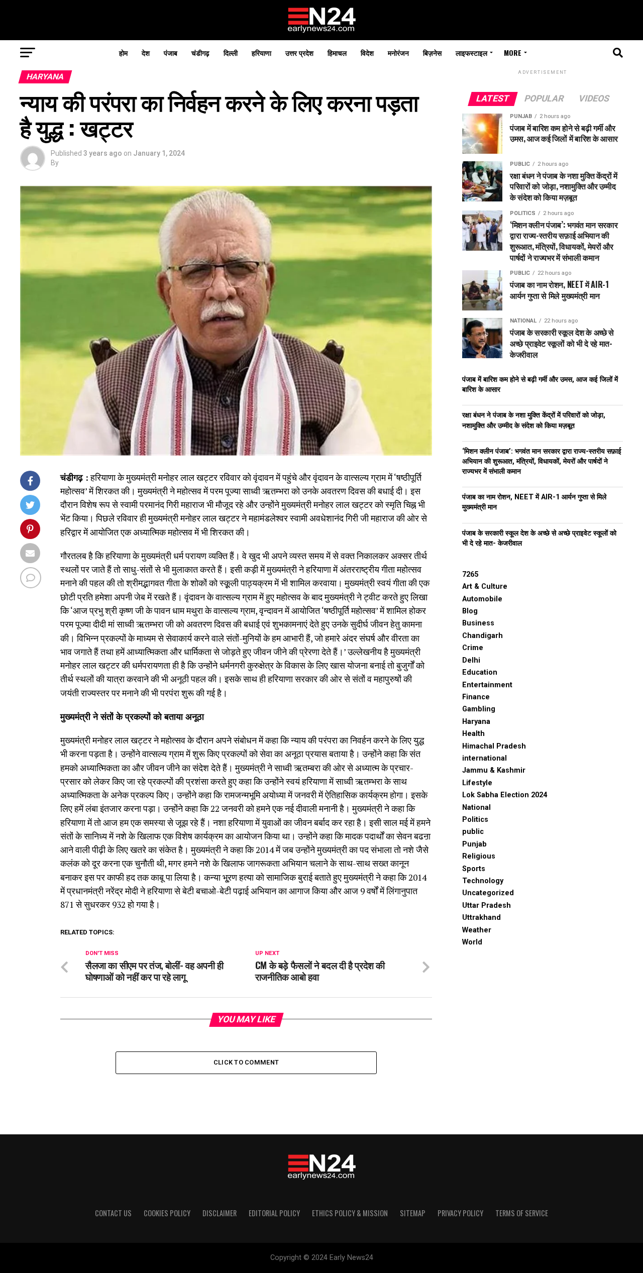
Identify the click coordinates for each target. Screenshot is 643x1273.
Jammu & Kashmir (493, 770)
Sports (473, 869)
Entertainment (487, 685)
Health (473, 733)
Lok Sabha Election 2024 (504, 795)
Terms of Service (521, 1213)
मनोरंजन (398, 52)
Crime (472, 648)
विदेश (367, 52)
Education (479, 672)
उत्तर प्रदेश (299, 52)
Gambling (478, 709)
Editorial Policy (274, 1213)
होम (123, 52)
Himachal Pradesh (494, 746)
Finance (476, 697)
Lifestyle (477, 783)
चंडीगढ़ (200, 52)
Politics (475, 819)
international (484, 758)
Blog (470, 611)
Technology (482, 881)
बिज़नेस (432, 52)
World (472, 942)
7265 (470, 574)
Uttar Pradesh (486, 905)
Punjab (474, 844)
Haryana (476, 721)
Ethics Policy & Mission (350, 1213)
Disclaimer (219, 1213)
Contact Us (113, 1213)
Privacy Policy (460, 1213)
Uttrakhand (481, 917)
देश (146, 52)
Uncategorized (488, 893)
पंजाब (170, 52)
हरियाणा (261, 52)
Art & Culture (484, 586)
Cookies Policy (167, 1213)
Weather (476, 930)
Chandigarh (482, 635)
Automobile (482, 599)
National (476, 807)
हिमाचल (337, 52)
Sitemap (412, 1213)
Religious (478, 856)
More (512, 52)
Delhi (471, 660)
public (473, 831)
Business (478, 623)
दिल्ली (231, 52)
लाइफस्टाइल (471, 52)
